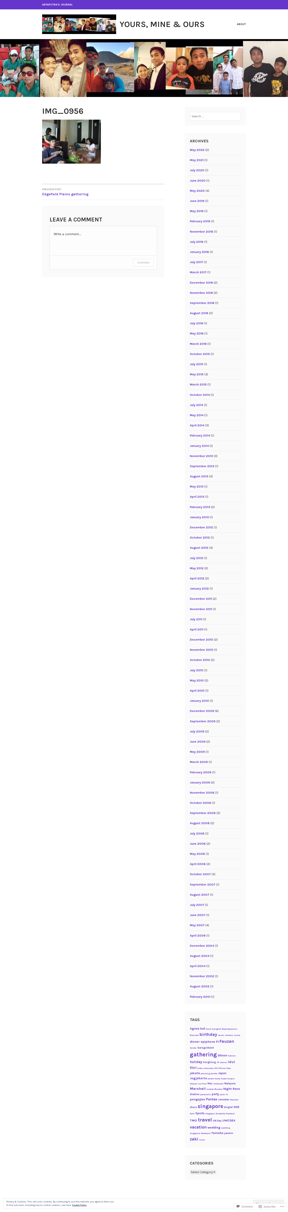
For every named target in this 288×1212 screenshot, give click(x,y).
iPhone (222, 1068)
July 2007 (197, 905)
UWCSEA (228, 1120)
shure (193, 1107)
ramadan (223, 1099)
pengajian (197, 1099)
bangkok (216, 1029)
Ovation (194, 1094)
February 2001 (200, 997)
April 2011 (196, 629)
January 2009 (200, 782)
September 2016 (202, 303)
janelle (214, 1073)
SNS (236, 1107)
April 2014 (197, 425)
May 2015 (197, 374)
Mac (210, 1083)
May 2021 (197, 160)
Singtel (228, 1107)
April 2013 (197, 496)
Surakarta (220, 1113)
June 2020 (198, 180)
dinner (195, 1041)
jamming (205, 1073)
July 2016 (196, 323)
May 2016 (197, 333)
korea (217, 1078)
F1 (217, 1041)
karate (211, 1078)
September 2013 (202, 466)
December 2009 (202, 711)
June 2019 (197, 201)
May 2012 (197, 568)
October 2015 (200, 354)
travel (205, 1120)
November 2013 (201, 456)
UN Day (217, 1120)
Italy (228, 1068)
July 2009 (197, 731)
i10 (218, 1062)
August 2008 (200, 823)
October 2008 (200, 803)
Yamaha (217, 1133)
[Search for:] (215, 116)
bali (202, 1028)
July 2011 (196, 619)
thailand (230, 1113)
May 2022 (197, 150)
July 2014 (196, 405)
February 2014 (200, 435)
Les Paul (202, 1083)
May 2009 (197, 752)
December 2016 (201, 282)
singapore (210, 1106)
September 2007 (202, 884)
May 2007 (197, 925)
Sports (200, 1113)
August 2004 (199, 956)
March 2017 (198, 272)
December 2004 (202, 946)
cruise (237, 1035)
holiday (196, 1062)
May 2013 (197, 486)
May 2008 (197, 854)
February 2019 (200, 221)
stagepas (210, 1113)
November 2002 (202, 976)
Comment (143, 262)
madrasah (218, 1083)
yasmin (228, 1133)
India (199, 1068)
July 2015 (196, 364)
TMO (193, 1120)
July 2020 (197, 170)
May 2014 (197, 415)
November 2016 (201, 293)
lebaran (193, 1083)
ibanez (223, 1062)
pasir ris (224, 1094)
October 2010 (200, 660)
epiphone (208, 1041)
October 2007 (200, 874)
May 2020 (197, 191)
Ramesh (234, 1099)
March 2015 (198, 384)
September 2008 (203, 813)
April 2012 (197, 578)
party (215, 1094)
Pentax (211, 1099)
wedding (213, 1127)
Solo (192, 1113)
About (241, 24)
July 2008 (197, 833)
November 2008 (202, 792)
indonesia (208, 1068)
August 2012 (199, 548)
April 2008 (198, 864)
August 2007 (199, 894)
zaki (194, 1139)
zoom (202, 1139)
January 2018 (199, 252)
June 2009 (198, 741)
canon (221, 1035)
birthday (208, 1034)
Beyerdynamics (229, 1029)
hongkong (209, 1062)
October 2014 (200, 395)
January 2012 (199, 588)
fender (193, 1048)
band (208, 1029)
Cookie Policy (79, 1205)
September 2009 (203, 721)
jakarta (195, 1073)
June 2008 (198, 843)
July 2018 (196, 242)
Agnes (194, 1028)
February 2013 (200, 507)
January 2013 (199, 517)
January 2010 (199, 701)
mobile (210, 1089)
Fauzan (226, 1041)
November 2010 (201, 650)
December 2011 (201, 599)
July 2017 (196, 262)
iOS (216, 1068)
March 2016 (198, 344)
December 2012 (201, 527)
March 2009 (199, 762)
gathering (203, 1054)
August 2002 (199, 986)
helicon (232, 1055)
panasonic (205, 1094)
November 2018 (201, 231)
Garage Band (205, 1047)
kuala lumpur (228, 1078)
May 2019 (197, 211)
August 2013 (199, 476)
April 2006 (198, 935)
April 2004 (198, 966)
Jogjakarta (198, 1078)
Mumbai (218, 1089)
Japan (222, 1073)
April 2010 (197, 690)
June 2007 (197, 915)
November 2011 (201, 609)
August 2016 (199, 313)
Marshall (198, 1088)
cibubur (229, 1035)
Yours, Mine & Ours (162, 24)
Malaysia (229, 1083)
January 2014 (199, 446)
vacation (198, 1127)
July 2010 (196, 670)
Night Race (231, 1089)
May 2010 (197, 680)
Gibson (222, 1055)
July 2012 (196, 558)
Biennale (194, 1035)
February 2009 (200, 772)
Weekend (205, 1133)
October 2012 (200, 537)
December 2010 (201, 639)
